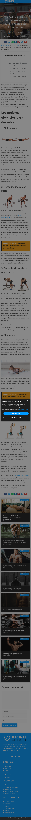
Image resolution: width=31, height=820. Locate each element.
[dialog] (15, 410)
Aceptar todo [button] (16, 413)
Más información (23, 409)
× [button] (27, 400)
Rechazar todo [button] (16, 417)
